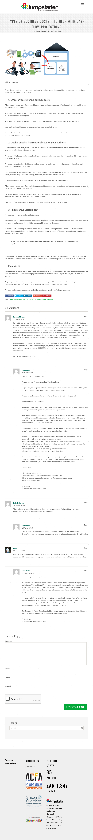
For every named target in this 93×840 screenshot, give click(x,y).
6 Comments (13, 82)
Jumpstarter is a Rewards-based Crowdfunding (53, 396)
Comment (9, 641)
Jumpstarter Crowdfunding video (71, 428)
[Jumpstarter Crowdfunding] (39, 9)
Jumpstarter (26, 370)
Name (7, 669)
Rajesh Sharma (18, 503)
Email (7, 678)
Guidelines (51, 428)
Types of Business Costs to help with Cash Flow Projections (31, 299)
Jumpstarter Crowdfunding (48, 31)
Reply (86, 316)
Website (8, 687)
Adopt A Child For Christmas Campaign (56, 459)
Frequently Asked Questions (44, 382)
